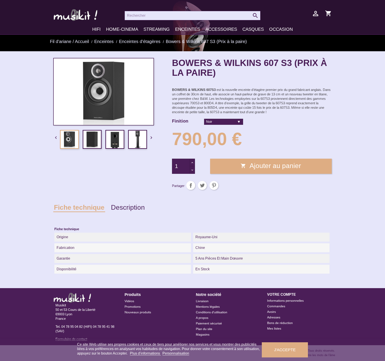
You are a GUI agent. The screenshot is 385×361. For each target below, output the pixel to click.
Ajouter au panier (271, 165)
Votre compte (281, 294)
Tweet (202, 185)
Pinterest (213, 185)
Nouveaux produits (138, 312)
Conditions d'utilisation (211, 312)
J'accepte (285, 349)
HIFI (96, 29)
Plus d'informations (145, 353)
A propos (202, 318)
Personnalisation (175, 353)
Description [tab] (128, 207)
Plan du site (204, 329)
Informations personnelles (285, 300)
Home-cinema (122, 29)
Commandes (276, 306)
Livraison (202, 301)
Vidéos (129, 301)
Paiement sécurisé (209, 323)
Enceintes (187, 29)
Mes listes (274, 328)
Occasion (281, 29)
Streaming (156, 29)
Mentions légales (208, 306)
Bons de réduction (280, 323)
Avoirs (271, 312)
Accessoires (221, 29)
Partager (190, 185)
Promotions (133, 306)
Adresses (273, 317)
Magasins (202, 334)
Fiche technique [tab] (79, 207)
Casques (253, 29)
